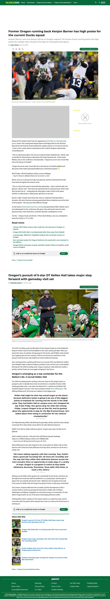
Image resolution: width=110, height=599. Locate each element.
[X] (95, 2)
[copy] (22, 49)
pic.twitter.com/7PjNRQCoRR (38, 439)
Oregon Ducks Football (25, 260)
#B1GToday (16, 173)
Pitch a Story (16, 586)
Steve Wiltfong (56, 389)
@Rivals (14, 431)
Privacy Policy (39, 586)
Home (14, 260)
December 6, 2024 (43, 176)
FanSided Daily (92, 583)
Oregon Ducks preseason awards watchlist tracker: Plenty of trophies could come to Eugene (41, 246)
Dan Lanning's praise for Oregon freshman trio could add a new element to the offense (40, 241)
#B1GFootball (26, 173)
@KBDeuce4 (61, 166)
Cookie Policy (74, 586)
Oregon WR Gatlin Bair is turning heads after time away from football (38, 232)
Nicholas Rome (16, 283)
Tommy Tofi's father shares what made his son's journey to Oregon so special (38, 228)
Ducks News (31, 2)
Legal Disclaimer (92, 586)
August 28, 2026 (41, 441)
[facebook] (99, 2)
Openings (38, 583)
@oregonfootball (33, 169)
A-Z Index (38, 590)
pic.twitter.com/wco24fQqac (41, 173)
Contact (54, 583)
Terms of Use (56, 586)
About (23, 2)
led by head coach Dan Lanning (32, 207)
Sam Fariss (15, 45)
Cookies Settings (57, 590)
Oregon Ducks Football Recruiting (28, 569)
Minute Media (12, 594)
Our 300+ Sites (75, 583)
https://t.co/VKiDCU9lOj (20, 439)
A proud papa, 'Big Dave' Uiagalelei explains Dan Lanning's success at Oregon (39, 236)
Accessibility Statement (20, 590)
